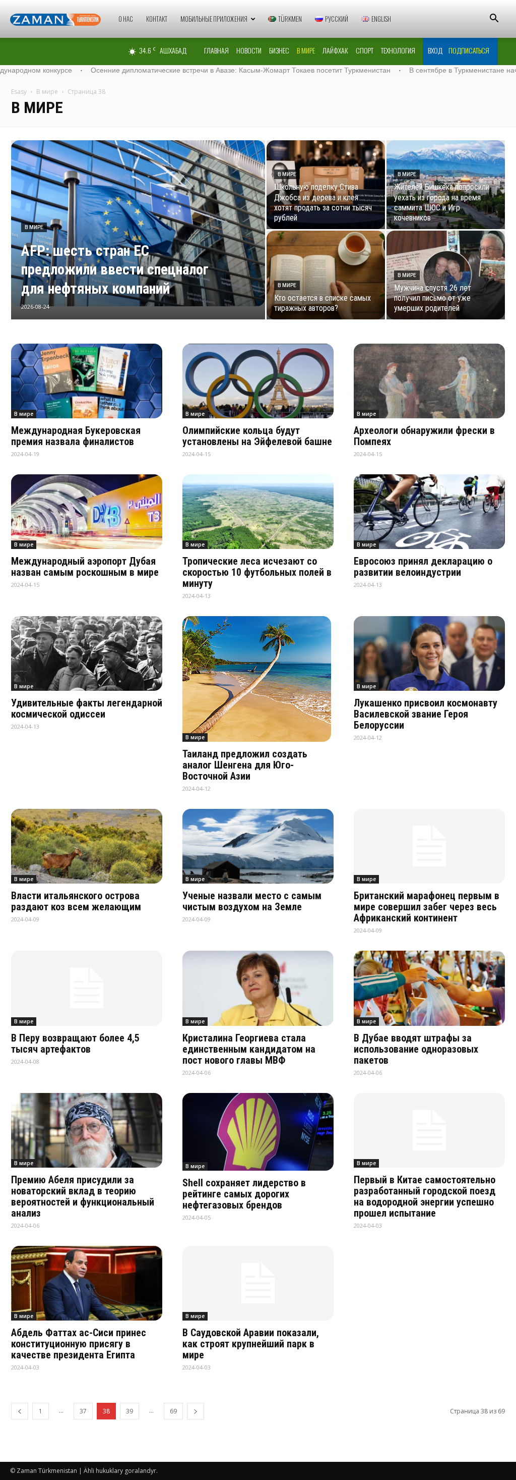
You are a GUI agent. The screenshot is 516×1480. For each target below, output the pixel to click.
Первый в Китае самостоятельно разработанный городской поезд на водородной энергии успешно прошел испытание (424, 1196)
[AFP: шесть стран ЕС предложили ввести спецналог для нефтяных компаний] (138, 223)
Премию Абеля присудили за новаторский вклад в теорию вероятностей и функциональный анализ (82, 1196)
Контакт (156, 19)
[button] (494, 19)
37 (83, 1411)
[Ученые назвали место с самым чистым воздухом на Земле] (258, 846)
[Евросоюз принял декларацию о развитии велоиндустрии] (429, 511)
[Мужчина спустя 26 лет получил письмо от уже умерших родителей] (445, 275)
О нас (125, 19)
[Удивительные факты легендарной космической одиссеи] (86, 653)
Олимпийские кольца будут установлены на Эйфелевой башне (257, 436)
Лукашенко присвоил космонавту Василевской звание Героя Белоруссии (425, 714)
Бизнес (279, 50)
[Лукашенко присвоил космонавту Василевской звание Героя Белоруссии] (429, 653)
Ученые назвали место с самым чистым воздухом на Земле (251, 901)
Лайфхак (335, 50)
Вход (435, 50)
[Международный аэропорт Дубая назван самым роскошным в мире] (86, 511)
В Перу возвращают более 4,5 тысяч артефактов (75, 1043)
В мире (306, 50)
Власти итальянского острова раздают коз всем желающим (76, 901)
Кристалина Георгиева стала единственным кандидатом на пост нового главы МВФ (248, 1049)
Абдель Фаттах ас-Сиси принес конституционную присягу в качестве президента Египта (78, 1344)
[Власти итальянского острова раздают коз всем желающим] (86, 846)
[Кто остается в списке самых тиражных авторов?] (326, 275)
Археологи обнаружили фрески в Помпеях (424, 436)
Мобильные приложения (213, 19)
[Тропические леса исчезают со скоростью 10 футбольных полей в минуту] (258, 511)
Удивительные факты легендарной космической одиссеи (86, 708)
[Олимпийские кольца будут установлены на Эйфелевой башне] (258, 381)
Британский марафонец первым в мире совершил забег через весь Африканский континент (426, 907)
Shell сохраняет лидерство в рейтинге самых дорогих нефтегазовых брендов (244, 1194)
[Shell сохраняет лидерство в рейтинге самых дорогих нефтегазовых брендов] (258, 1132)
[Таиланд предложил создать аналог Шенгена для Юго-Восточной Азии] (258, 679)
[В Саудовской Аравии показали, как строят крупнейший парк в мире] (258, 1283)
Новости (249, 50)
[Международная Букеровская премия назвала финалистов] (86, 381)
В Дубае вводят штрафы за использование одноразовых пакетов (416, 1049)
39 (129, 1411)
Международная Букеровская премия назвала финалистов (76, 436)
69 (173, 1411)
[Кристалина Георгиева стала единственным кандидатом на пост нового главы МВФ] (258, 988)
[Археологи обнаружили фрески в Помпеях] (429, 381)
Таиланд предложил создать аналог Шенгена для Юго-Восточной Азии (244, 765)
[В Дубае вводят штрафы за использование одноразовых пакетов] (429, 988)
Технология (398, 50)
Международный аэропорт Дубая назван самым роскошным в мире (85, 566)
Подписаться (468, 50)
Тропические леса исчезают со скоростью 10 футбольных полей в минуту (257, 572)
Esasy (19, 91)
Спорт (364, 50)
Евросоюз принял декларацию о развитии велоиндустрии (423, 566)
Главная (216, 50)
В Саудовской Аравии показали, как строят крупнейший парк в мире (250, 1344)
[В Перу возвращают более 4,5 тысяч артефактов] (86, 988)
